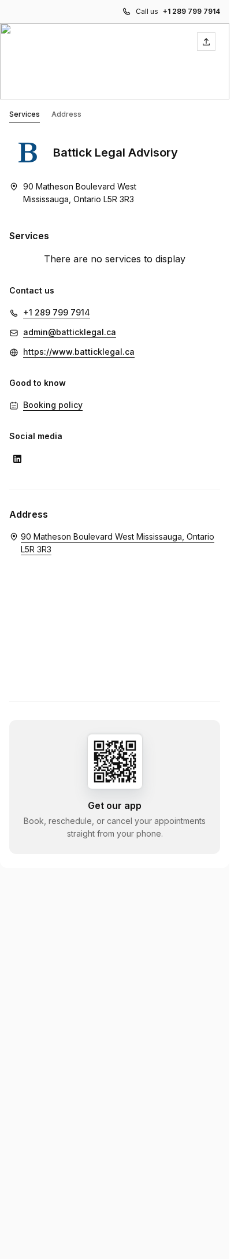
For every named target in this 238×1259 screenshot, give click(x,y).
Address (66, 114)
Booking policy (53, 405)
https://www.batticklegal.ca (79, 351)
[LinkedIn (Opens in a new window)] (17, 458)
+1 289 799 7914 (191, 11)
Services (24, 114)
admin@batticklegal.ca (69, 332)
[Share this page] (206, 41)
